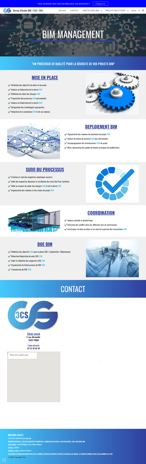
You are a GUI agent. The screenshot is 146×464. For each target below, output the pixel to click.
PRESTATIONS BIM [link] (91, 10)
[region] (73, 3)
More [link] (134, 10)
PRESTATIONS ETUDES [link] (115, 10)
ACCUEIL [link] (62, 10)
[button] (143, 10)
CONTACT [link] (74, 10)
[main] (73, 35)
